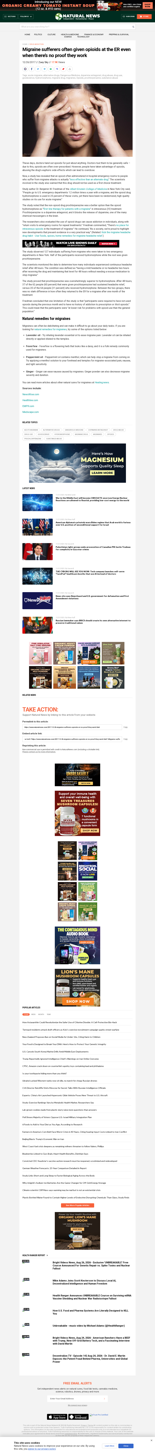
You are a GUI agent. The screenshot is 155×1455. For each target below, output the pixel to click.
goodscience (28, 78)
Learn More (109, 1446)
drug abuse (107, 75)
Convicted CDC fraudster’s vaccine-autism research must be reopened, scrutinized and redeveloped (69, 1161)
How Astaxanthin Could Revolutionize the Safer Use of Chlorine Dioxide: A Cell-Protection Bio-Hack (69, 1022)
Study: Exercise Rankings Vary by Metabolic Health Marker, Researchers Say (58, 1102)
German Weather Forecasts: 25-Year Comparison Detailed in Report (54, 1168)
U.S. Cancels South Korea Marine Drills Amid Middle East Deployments (55, 1051)
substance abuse (110, 78)
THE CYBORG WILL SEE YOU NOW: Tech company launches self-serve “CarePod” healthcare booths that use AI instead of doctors (90, 572)
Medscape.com (30, 412)
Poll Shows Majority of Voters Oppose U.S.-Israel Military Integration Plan (57, 1117)
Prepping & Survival (119, 34)
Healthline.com (30, 400)
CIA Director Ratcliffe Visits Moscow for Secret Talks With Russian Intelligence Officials (64, 1088)
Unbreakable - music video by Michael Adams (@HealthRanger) (89, 1325)
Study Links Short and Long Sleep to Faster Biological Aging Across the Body (58, 1175)
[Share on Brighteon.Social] (25, 69)
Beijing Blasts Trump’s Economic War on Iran (43, 1139)
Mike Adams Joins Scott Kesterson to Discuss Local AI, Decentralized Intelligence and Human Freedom (84, 1282)
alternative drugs (51, 75)
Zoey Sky (43, 62)
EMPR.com (28, 406)
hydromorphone (43, 78)
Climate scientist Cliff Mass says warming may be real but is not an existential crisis (61, 1190)
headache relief (94, 235)
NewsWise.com (30, 394)
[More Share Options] (70, 69)
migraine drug (58, 78)
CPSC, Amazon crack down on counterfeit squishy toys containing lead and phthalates (63, 1066)
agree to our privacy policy (42, 1448)
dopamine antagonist (91, 75)
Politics (38, 34)
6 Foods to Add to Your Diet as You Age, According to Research (52, 1124)
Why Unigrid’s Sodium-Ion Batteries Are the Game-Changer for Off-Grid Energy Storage (64, 1183)
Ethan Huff (71, 519)
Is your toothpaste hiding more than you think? (44, 1073)
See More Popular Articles (77, 1205)
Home (27, 34)
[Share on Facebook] (32, 69)
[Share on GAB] (51, 69)
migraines (71, 78)
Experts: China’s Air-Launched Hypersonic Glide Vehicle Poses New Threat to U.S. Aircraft (65, 1095)
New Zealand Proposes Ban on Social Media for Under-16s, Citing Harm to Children (61, 1037)
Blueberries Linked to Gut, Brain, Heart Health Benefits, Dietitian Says (55, 1153)
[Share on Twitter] (38, 69)
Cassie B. (71, 544)
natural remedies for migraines (50, 329)
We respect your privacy (77, 1405)
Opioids (80, 78)
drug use (118, 75)
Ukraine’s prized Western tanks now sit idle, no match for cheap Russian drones (59, 1080)
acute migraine (35, 75)
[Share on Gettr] (64, 69)
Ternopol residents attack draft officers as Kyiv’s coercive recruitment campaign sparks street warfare (70, 1029)
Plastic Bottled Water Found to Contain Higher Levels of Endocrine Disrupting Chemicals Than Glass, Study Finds (75, 1197)
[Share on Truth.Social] (57, 69)
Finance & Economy (94, 34)
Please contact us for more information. (39, 752)
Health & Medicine (70, 34)
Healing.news (102, 382)
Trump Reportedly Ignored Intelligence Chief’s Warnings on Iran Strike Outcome (60, 1059)
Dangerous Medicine (70, 75)
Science (68, 37)
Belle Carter (72, 495)
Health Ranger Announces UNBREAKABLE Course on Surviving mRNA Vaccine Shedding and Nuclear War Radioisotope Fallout (92, 1297)
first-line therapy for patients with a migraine (66, 208)
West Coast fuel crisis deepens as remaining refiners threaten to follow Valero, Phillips (63, 1146)
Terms (90, 1425)
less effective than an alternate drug (89, 179)
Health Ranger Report (33, 1255)
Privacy (84, 1425)
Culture (52, 34)
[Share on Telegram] (44, 69)
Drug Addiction (37, 44)
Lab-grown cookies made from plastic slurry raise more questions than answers (59, 1110)
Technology (83, 37)
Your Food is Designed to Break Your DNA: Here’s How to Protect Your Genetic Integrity (64, 1044)
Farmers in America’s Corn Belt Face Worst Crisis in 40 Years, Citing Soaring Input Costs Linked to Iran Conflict (74, 1132)
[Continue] (104, 1398)
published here (70, 1434)
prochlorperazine (92, 78)
